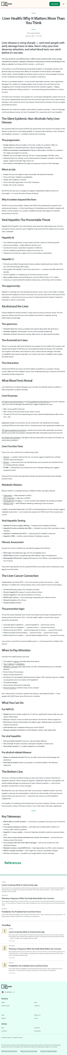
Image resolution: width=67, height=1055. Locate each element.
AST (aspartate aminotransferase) (37, 402)
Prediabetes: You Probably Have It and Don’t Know (21, 912)
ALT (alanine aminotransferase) (12, 402)
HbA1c (20, 501)
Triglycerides (7, 495)
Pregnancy (5, 895)
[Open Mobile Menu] (63, 4)
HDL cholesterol (8, 498)
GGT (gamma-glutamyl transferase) (14, 430)
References (13, 863)
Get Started (54, 4)
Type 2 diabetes (8, 664)
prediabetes (20, 664)
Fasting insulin (8, 503)
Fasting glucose (8, 501)
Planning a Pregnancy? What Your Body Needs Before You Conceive (28, 898)
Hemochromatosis (9, 688)
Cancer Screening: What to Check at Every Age (20, 885)
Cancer (33, 13)
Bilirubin (6, 462)
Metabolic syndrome (10, 667)
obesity (16, 661)
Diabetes (4, 908)
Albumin (6, 457)
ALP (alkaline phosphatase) (11, 438)
